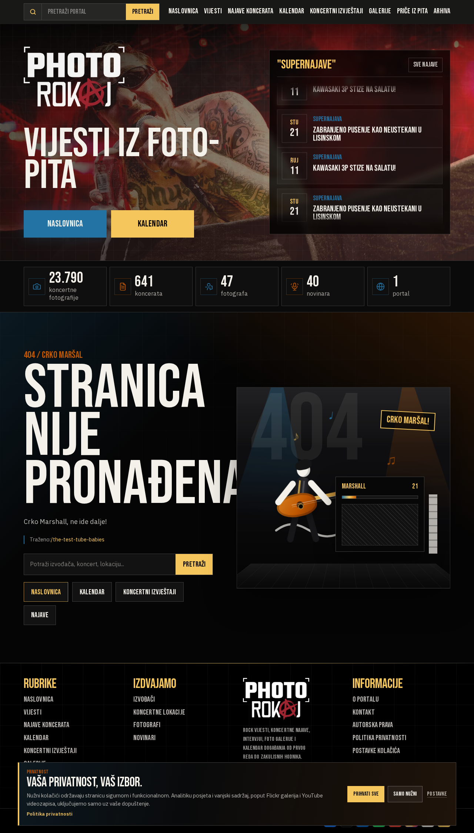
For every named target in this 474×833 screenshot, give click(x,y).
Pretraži (142, 12)
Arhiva (442, 11)
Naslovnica (183, 11)
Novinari (144, 738)
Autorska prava (373, 725)
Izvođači (144, 699)
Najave (40, 615)
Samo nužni (405, 793)
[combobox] (84, 12)
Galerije (380, 11)
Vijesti (213, 11)
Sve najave (425, 64)
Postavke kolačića (376, 751)
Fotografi (146, 725)
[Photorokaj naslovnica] (74, 79)
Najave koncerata (251, 11)
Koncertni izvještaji (336, 11)
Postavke (437, 793)
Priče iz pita (412, 11)
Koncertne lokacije (159, 712)
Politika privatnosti (379, 738)
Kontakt (364, 712)
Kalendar (291, 11)
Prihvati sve (366, 793)
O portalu (366, 699)
